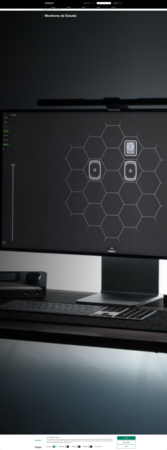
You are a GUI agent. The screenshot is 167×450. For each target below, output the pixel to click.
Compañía (113, 7)
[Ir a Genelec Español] (49, 3)
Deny (126, 446)
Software (69, 7)
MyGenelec (116, 3)
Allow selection (126, 442)
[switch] (67, 447)
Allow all (126, 438)
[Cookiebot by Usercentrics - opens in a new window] (38, 447)
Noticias (98, 7)
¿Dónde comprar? (87, 3)
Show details (98, 446)
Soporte (83, 7)
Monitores (53, 7)
